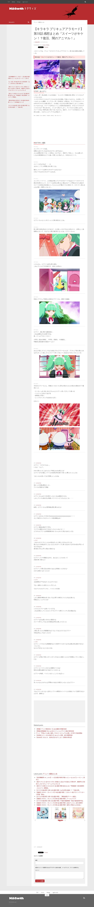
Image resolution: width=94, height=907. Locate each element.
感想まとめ (41, 22)
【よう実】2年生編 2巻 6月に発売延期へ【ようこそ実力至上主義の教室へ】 (19, 82)
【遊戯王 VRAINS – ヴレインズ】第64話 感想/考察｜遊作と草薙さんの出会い (58, 805)
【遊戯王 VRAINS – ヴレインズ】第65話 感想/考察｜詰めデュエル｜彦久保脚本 (59, 803)
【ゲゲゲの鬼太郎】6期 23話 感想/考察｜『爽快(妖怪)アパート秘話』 (56, 796)
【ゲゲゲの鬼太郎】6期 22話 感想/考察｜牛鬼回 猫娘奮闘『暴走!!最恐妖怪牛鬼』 (60, 801)
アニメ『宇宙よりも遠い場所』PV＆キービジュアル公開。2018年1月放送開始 (59, 733)
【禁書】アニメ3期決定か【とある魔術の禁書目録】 (51, 729)
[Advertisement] (46, 128)
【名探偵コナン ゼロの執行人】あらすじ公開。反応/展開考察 (54, 735)
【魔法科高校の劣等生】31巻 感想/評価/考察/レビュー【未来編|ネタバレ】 (18, 101)
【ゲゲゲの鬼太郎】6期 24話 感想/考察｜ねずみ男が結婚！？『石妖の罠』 (58, 790)
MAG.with (37, 42)
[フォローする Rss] (28, 22)
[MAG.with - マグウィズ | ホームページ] (23, 8)
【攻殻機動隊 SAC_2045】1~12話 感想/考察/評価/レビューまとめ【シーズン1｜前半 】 (19, 77)
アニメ (35, 22)
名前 (36, 860)
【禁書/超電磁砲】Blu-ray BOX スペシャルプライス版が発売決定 (55, 731)
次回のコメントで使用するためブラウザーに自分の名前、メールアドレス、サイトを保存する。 (57, 867)
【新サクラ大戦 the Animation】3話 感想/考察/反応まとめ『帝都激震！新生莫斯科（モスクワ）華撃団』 (18, 95)
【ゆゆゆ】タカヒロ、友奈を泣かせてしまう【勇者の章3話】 (54, 737)
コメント (37, 870)
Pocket (46, 47)
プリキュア (39, 847)
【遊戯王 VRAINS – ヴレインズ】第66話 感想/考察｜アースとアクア (56, 799)
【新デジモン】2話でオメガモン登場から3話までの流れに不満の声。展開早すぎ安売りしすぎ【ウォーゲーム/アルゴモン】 (19, 88)
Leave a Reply (46, 45)
